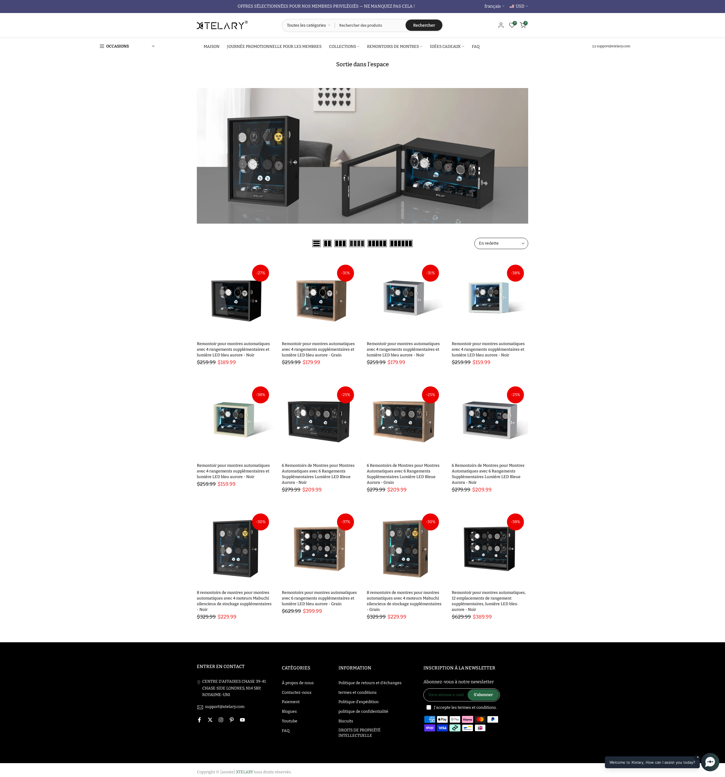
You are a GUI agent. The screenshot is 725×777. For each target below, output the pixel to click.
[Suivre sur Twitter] (210, 719)
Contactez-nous (297, 692)
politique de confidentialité (363, 711)
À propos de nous (298, 682)
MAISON (211, 46)
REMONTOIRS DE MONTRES (393, 46)
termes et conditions (357, 692)
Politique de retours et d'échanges (370, 682)
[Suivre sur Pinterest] (231, 719)
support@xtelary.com (613, 46)
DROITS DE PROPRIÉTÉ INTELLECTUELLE (359, 733)
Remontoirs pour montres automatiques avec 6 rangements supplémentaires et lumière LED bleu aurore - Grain (319, 598)
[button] (662, 762)
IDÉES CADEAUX (445, 46)
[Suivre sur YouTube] (242, 719)
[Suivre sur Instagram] (220, 719)
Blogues (289, 711)
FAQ (476, 46)
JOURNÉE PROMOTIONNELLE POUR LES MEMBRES (274, 46)
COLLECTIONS (342, 46)
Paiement (291, 701)
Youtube (289, 721)
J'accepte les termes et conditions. (465, 707)
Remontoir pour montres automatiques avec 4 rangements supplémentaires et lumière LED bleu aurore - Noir (233, 349)
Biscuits (345, 721)
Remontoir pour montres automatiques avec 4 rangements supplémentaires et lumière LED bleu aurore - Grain (318, 349)
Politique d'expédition (358, 701)
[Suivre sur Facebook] (199, 719)
